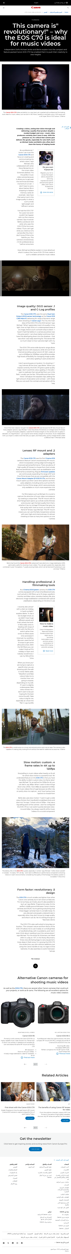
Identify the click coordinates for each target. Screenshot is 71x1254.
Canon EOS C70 (11, 112)
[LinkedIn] (12, 1243)
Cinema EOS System (31, 590)
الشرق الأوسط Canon (62, 1242)
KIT (69, 1104)
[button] (46, 1064)
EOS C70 (51, 590)
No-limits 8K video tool (62, 1032)
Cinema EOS (50, 458)
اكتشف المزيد (65, 1120)
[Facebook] (22, 1243)
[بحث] (68, 7)
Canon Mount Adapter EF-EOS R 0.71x (30, 478)
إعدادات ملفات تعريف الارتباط (29, 1237)
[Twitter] (8, 1243)
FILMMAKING (35, 20)
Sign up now (35, 1149)
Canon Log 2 (36, 321)
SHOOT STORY (30, 1104)
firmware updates (48, 472)
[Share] (35, 966)
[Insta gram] (17, 1243)
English (36, 2)
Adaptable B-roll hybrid (26, 1032)
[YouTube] (3, 1243)
